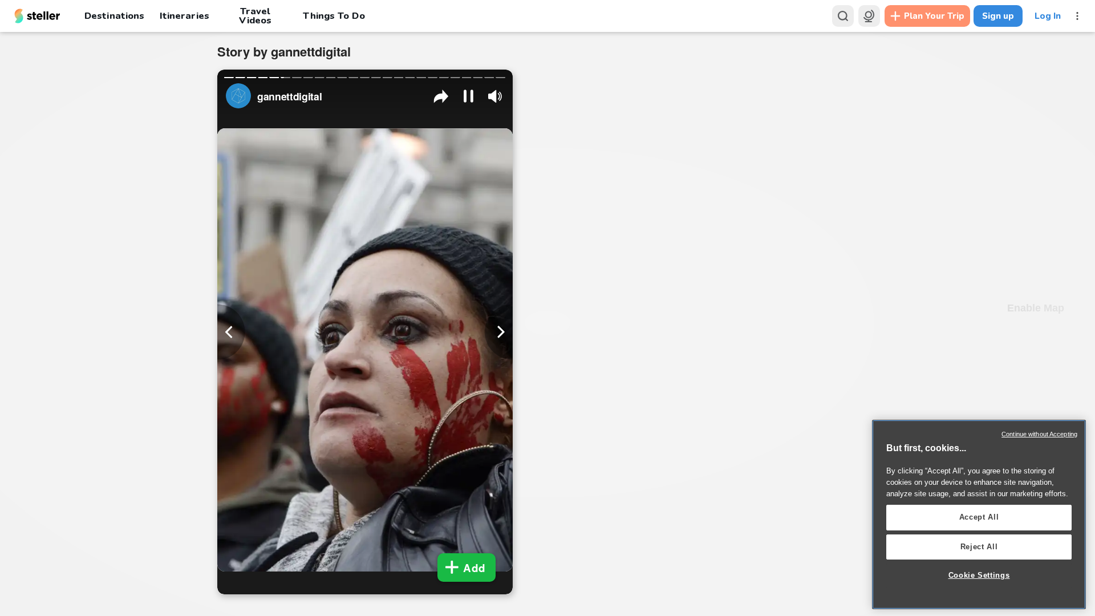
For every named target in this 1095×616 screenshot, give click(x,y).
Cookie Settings (979, 575)
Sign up (998, 16)
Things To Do (333, 15)
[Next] (499, 331)
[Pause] (468, 96)
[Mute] (495, 96)
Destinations (114, 15)
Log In (1048, 16)
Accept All (979, 517)
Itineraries (184, 15)
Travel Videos (255, 16)
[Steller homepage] (37, 16)
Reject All (979, 546)
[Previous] (231, 331)
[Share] (441, 96)
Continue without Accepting (1039, 434)
